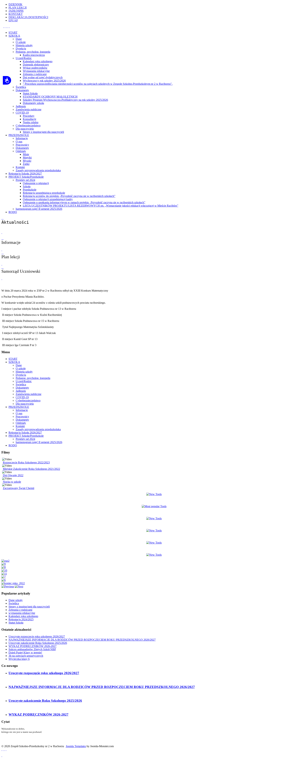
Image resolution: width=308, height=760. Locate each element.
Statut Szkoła (30, 93)
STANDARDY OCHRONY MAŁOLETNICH (50, 96)
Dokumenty (22, 90)
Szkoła (26, 186)
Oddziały (21, 151)
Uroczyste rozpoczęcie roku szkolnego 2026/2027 (44, 673)
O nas (19, 141)
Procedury (28, 115)
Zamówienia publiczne (28, 109)
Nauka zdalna (30, 122)
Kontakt (20, 167)
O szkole (21, 42)
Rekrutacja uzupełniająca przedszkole (44, 192)
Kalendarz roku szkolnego (37, 61)
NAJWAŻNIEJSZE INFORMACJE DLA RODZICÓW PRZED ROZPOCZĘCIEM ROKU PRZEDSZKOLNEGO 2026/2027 (102, 687)
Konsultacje (29, 119)
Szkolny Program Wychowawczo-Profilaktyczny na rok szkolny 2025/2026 (65, 99)
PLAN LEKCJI (18, 7)
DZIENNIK (15, 4)
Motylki (27, 157)
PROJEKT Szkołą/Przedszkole (26, 435)
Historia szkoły (24, 45)
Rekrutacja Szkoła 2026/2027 (25, 432)
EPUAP (13, 20)
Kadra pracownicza (34, 54)
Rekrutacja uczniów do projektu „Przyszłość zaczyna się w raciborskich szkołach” (69, 196)
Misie (26, 154)
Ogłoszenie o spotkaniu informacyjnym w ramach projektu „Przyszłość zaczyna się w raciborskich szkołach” (84, 202)
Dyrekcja (21, 48)
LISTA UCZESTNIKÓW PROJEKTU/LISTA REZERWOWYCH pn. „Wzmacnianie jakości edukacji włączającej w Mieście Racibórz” (100, 205)
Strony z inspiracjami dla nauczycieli (43, 131)
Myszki (27, 160)
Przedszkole (29, 189)
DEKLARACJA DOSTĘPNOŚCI (28, 17)
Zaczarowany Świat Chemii (18, 488)
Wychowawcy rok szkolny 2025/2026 (44, 80)
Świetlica (21, 87)
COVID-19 (22, 112)
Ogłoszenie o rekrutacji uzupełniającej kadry (48, 199)
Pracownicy (22, 144)
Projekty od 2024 (25, 179)
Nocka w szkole (12, 481)
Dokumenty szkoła (33, 103)
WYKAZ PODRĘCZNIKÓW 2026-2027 (38, 714)
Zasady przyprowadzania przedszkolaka (38, 170)
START (13, 358)
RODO (13, 445)
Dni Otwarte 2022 (13, 475)
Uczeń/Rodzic (24, 58)
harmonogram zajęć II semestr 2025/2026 (39, 208)
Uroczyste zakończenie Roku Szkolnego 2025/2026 (45, 700)
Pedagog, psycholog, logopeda (33, 51)
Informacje (22, 138)
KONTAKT (16, 13)
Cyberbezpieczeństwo (28, 125)
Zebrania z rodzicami (35, 74)
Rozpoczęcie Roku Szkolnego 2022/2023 (26, 462)
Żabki (26, 163)
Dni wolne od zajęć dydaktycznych (43, 77)
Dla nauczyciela (25, 128)
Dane (19, 38)
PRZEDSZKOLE (19, 406)
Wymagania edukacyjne (36, 70)
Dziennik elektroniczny (36, 64)
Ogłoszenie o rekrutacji (36, 183)
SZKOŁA (14, 362)
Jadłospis (21, 106)
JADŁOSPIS (16, 10)
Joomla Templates (76, 746)
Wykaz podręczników (35, 67)
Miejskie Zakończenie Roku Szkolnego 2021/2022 (31, 468)
